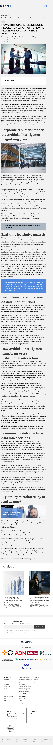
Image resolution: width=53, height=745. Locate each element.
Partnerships (22, 702)
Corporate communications (25, 679)
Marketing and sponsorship (25, 686)
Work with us (22, 703)
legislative (16, 256)
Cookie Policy (16, 740)
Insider (3, 15)
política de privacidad (29, 630)
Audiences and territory (24, 688)
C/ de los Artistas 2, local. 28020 (17, 713)
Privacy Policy (9, 740)
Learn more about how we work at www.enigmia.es (19, 559)
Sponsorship (7, 686)
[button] (6, 6)
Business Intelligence (39, 682)
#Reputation (7, 679)
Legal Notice (1, 740)
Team (20, 700)
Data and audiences (8, 682)
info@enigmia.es (13, 716)
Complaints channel (25, 740)
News (7, 15)
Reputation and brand (24, 681)
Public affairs (7, 681)
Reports (36, 681)
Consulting (36, 679)
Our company (22, 698)
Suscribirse (39, 626)
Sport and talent (23, 689)
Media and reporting (24, 691)
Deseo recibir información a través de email (17, 632)
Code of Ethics (35, 740)
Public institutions (23, 693)
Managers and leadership (25, 682)
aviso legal (19, 630)
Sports (5, 688)
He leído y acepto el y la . (21, 630)
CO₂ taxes (15, 268)
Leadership (6, 684)
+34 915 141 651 (13, 719)
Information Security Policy (46, 740)
